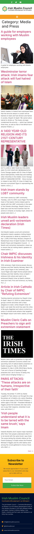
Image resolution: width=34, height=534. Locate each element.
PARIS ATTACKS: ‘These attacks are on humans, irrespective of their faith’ (15, 384)
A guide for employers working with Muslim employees (16, 35)
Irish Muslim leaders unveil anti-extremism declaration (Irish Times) (16, 222)
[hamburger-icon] (17, 17)
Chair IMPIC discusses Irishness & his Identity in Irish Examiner (16, 257)
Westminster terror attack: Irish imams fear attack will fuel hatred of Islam (17, 77)
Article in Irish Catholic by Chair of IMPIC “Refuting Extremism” (16, 290)
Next (30, 451)
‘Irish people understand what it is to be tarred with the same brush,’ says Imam (15, 420)
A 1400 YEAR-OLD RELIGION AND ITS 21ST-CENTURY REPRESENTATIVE (14, 136)
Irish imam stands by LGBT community (15, 191)
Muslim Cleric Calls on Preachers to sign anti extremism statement (16, 323)
